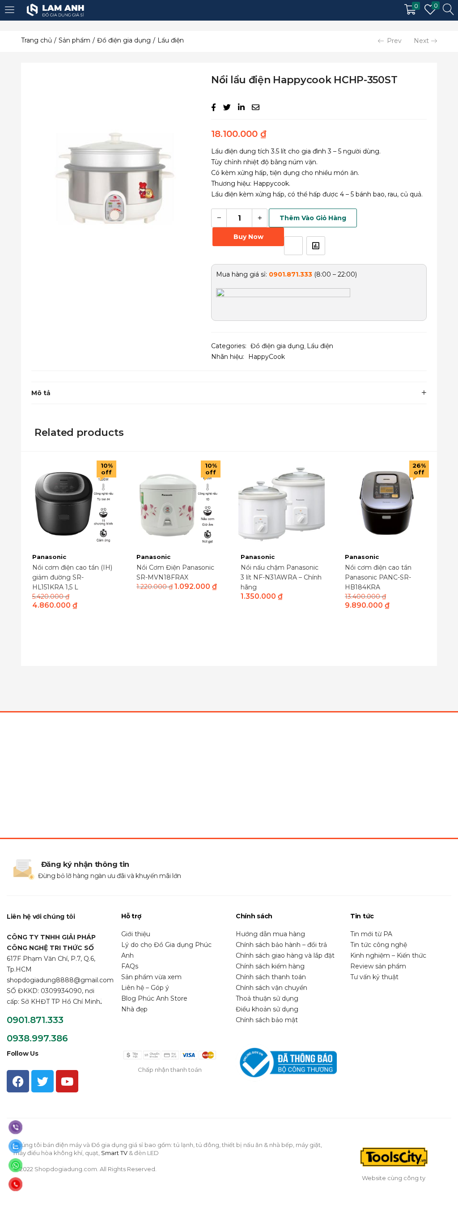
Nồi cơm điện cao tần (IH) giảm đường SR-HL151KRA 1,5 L (72, 577)
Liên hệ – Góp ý (145, 988)
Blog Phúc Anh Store (154, 998)
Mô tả (41, 393)
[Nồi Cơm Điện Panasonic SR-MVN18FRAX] (177, 503)
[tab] (229, 393)
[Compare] (315, 245)
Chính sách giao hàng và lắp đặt (285, 955)
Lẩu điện (170, 40)
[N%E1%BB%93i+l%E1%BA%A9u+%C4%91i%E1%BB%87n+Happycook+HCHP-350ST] (227, 107)
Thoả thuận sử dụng (267, 998)
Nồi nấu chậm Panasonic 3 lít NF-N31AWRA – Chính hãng (281, 577)
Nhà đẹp (134, 1009)
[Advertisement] (229, 775)
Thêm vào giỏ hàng (313, 218)
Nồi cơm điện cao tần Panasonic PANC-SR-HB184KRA (378, 577)
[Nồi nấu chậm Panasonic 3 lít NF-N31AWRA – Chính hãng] (281, 503)
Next (421, 41)
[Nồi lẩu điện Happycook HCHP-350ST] (213, 107)
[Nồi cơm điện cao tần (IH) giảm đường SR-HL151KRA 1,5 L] (73, 503)
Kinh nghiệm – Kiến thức (388, 955)
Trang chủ (36, 40)
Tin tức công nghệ (378, 945)
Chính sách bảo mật (267, 1020)
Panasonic (49, 556)
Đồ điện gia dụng (124, 40)
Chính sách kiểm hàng (270, 966)
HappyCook (266, 357)
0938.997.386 (37, 1038)
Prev (394, 41)
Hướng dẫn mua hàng (270, 934)
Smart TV (114, 1152)
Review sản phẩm (378, 966)
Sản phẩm (74, 40)
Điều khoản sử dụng (267, 1009)
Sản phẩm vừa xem (151, 977)
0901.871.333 (35, 1020)
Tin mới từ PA (371, 934)
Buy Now (248, 237)
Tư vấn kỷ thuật (374, 977)
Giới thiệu (135, 934)
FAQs (129, 966)
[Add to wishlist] (293, 245)
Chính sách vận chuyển (271, 988)
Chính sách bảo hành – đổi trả (281, 945)
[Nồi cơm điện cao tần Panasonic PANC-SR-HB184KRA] (386, 503)
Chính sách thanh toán (271, 977)
